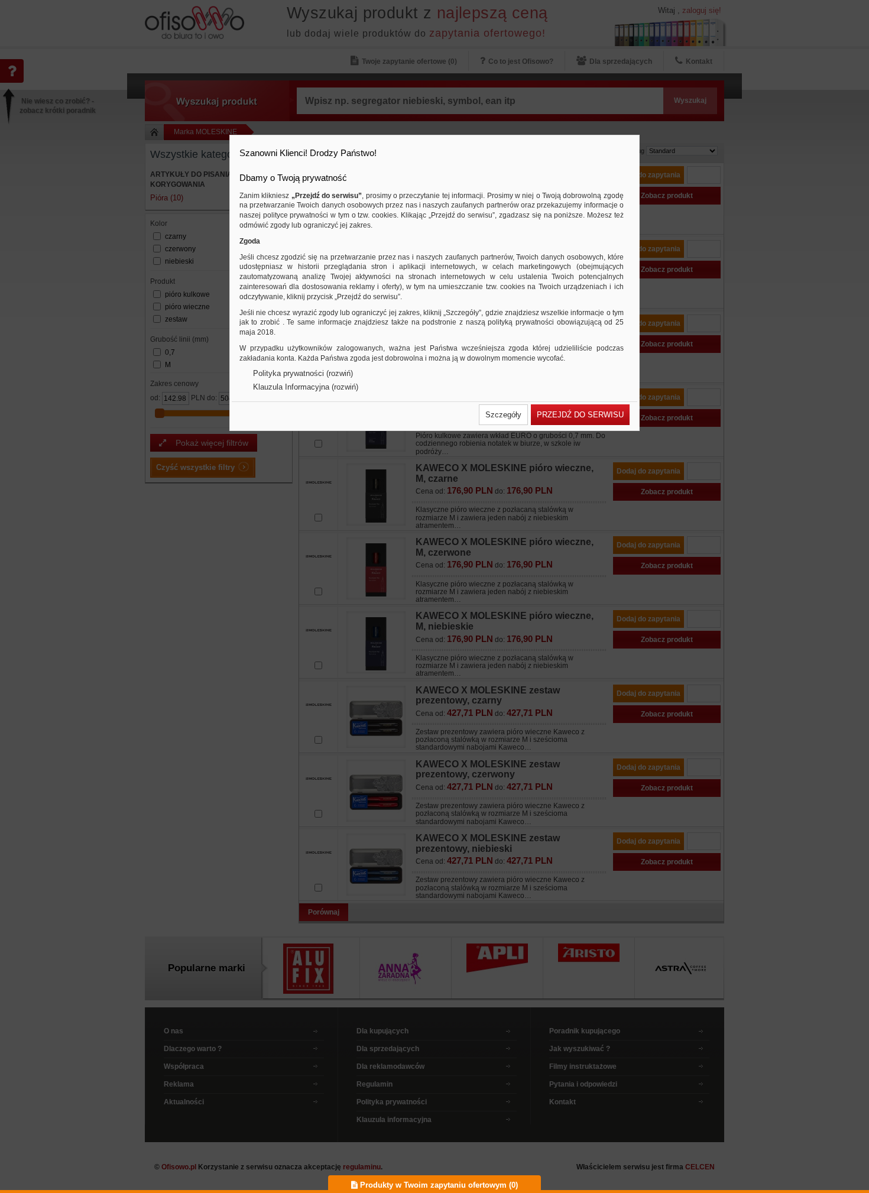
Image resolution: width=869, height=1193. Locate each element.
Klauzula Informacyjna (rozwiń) (305, 387)
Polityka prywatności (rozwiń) (303, 373)
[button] (503, 414)
